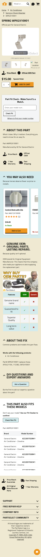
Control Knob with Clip (14, 209)
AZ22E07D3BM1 (28, 454)
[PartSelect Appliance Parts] (4, 4)
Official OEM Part (28, 73)
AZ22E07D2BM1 (28, 438)
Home (4, 10)
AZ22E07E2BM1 (28, 470)
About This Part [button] (18, 130)
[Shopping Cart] (38, 4)
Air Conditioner (16, 10)
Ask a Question (21, 384)
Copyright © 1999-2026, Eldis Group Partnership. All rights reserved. (20, 537)
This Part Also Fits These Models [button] (20, 405)
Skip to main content (20, 19)
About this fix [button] (17, 340)
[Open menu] (10, 4)
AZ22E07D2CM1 (28, 446)
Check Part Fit (10, 420)
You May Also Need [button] (20, 177)
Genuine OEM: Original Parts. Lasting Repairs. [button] (18, 246)
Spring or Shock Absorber (15, 13)
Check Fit (9, 113)
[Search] (28, 4)
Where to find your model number (20, 118)
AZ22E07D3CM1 (28, 462)
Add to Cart (24, 84)
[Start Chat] (37, 552)
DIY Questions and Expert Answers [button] (20, 375)
